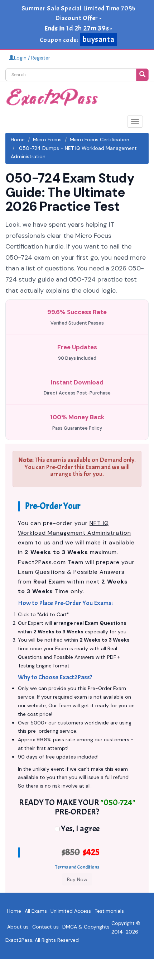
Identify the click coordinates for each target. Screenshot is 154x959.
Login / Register (32, 58)
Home (18, 139)
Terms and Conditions (77, 867)
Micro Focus (47, 139)
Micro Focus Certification (99, 139)
